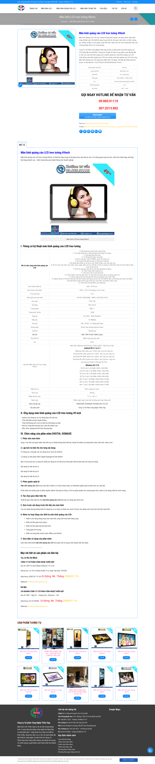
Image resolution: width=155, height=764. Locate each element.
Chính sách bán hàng (65, 744)
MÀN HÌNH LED (46, 8)
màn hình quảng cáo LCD (111, 126)
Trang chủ (64, 21)
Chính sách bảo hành (65, 742)
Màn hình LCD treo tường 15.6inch (28, 691)
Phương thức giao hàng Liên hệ (69, 752)
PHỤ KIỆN (103, 8)
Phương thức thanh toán (66, 749)
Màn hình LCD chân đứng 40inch (102, 691)
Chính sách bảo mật (65, 747)
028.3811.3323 (66, 720)
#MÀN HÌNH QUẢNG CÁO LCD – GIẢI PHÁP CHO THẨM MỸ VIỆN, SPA (53, 653)
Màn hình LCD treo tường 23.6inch (102, 652)
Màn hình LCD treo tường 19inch (126, 691)
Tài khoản (119, 2)
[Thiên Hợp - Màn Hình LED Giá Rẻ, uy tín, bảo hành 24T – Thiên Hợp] (21, 8)
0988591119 (71, 576)
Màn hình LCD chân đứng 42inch (28, 652)
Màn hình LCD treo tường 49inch (94, 126)
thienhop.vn (32, 582)
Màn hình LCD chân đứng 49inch (77, 652)
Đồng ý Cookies (128, 760)
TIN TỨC (114, 8)
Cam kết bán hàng (64, 739)
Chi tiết (28, 657)
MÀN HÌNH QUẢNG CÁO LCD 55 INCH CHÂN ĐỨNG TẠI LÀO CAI (77, 692)
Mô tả (22, 145)
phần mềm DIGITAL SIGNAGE (128, 126)
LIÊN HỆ (124, 8)
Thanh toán (127, 2)
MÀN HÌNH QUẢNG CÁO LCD (65, 8)
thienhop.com (42, 582)
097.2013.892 (108, 108)
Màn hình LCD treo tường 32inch (126, 652)
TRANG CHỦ (33, 8)
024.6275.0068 (65, 732)
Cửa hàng (135, 2)
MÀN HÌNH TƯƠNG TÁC (88, 8)
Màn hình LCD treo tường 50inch (53, 691)
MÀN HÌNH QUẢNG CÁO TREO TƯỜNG (82, 21)
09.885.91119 (82, 720)
